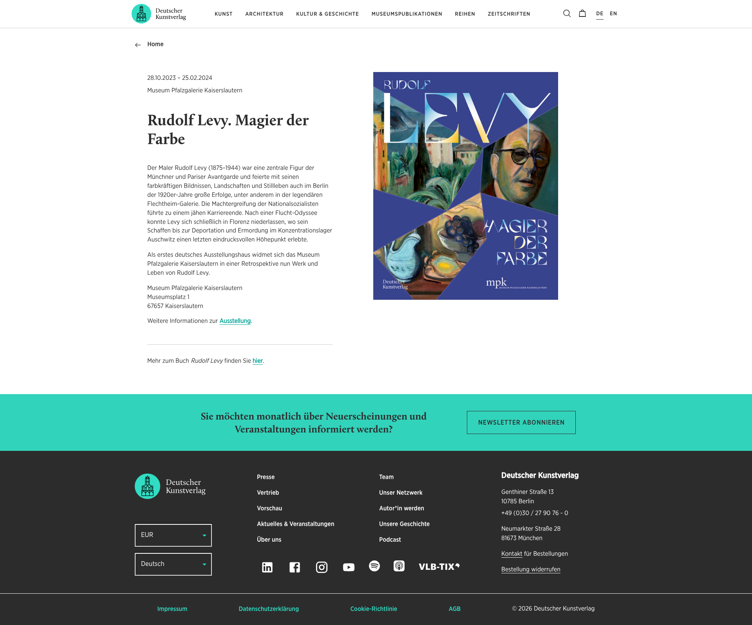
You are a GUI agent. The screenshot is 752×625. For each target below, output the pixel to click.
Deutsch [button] (152, 564)
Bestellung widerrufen (530, 570)
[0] (582, 13)
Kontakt (511, 554)
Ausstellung (235, 321)
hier (258, 361)
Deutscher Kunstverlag (564, 609)
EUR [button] (147, 535)
